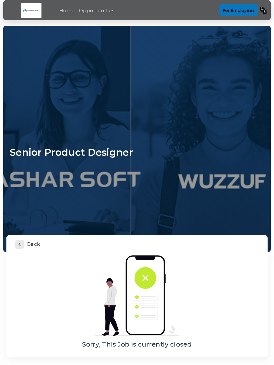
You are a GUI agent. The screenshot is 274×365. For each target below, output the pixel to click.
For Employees (238, 10)
